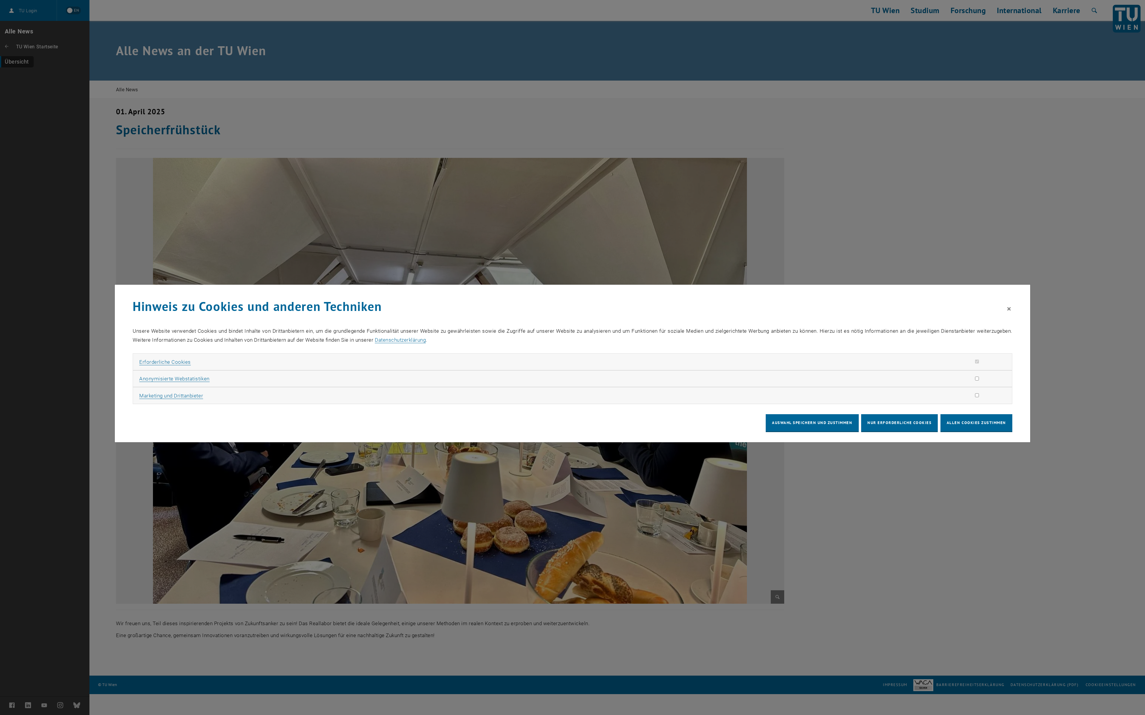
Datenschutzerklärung (400, 340)
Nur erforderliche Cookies (899, 422)
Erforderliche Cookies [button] (165, 362)
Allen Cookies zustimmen (976, 422)
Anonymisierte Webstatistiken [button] (174, 379)
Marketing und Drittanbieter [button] (171, 396)
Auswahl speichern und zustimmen (812, 422)
